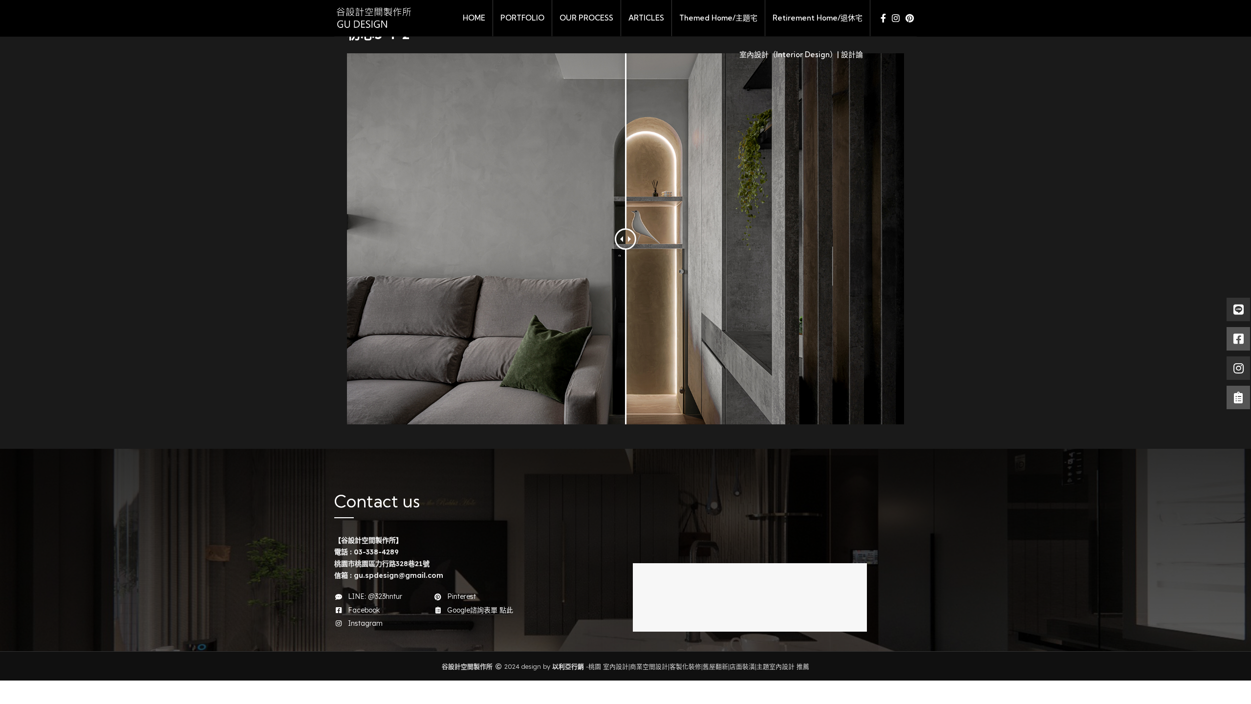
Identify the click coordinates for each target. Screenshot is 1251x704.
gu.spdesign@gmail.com (398, 575)
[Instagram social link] (896, 18)
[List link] (376, 596)
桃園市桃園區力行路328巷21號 (382, 563)
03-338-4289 (376, 552)
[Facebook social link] (883, 18)
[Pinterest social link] (910, 18)
